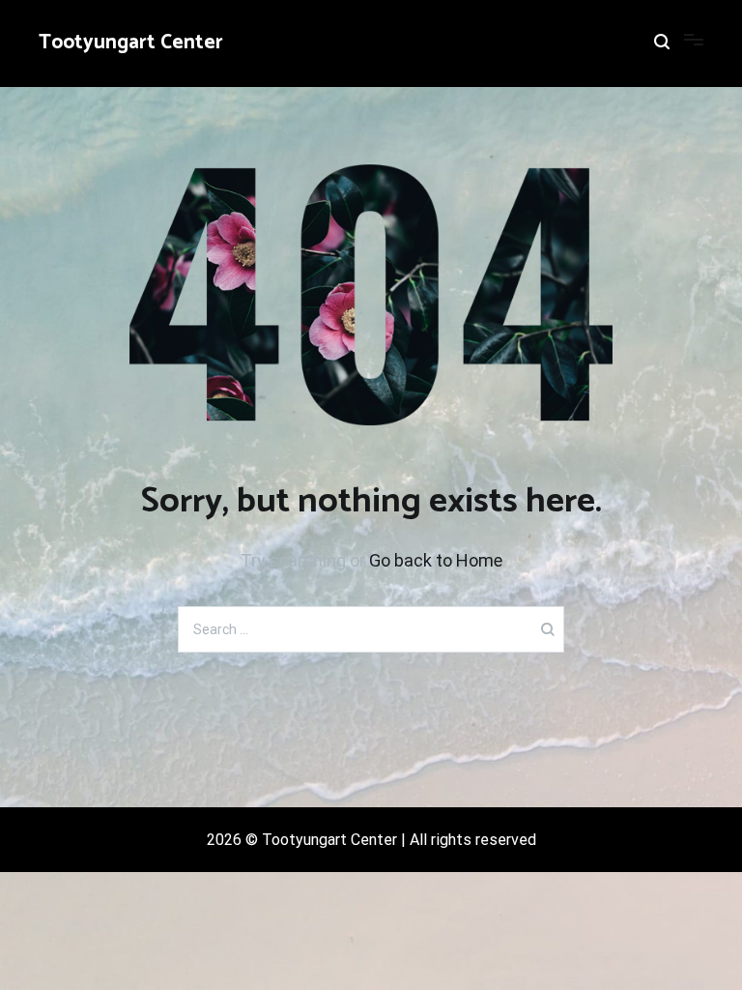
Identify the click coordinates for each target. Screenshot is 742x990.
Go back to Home (435, 560)
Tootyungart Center (131, 42)
